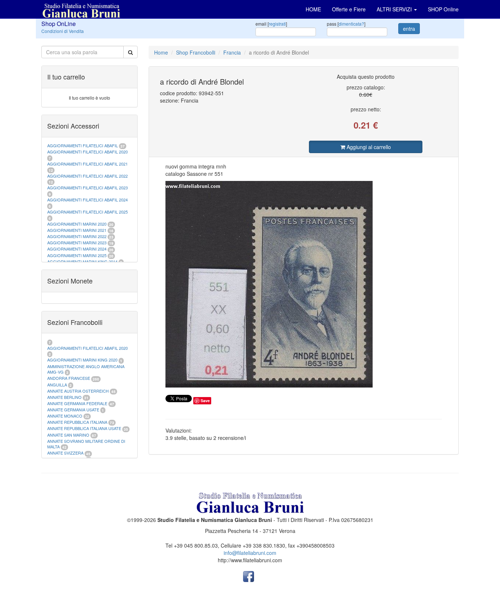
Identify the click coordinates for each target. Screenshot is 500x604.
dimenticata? (351, 24)
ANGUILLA (57, 385)
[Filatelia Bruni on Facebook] (248, 575)
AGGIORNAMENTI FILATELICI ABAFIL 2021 (87, 164)
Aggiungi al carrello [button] (368, 147)
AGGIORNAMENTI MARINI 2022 (77, 236)
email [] (271, 24)
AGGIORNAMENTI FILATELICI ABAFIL (83, 145)
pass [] (346, 24)
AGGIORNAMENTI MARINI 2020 (77, 224)
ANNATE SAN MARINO (68, 435)
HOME (313, 9)
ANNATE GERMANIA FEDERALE (77, 403)
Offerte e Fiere (349, 9)
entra (409, 28)
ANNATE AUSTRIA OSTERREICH (78, 391)
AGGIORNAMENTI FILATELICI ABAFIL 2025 (87, 212)
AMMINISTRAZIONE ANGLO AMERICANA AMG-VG (85, 369)
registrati (277, 24)
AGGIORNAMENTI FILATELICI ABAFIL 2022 (87, 176)
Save (205, 400)
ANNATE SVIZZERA (65, 453)
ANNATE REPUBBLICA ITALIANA (77, 422)
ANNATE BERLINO (64, 397)
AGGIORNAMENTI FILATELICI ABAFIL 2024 (87, 200)
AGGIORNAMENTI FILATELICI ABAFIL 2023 (87, 187)
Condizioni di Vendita (62, 31)
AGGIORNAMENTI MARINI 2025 (77, 255)
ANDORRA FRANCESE (68, 378)
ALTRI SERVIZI (395, 9)
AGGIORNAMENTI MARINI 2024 (77, 249)
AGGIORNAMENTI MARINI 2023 (77, 242)
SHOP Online (443, 9)
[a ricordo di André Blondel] (303, 284)
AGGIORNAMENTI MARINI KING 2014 (82, 261)
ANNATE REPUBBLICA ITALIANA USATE (84, 428)
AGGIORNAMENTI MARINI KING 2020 (82, 360)
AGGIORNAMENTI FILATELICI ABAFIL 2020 (87, 152)
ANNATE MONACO (64, 416)
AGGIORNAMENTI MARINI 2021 (77, 230)
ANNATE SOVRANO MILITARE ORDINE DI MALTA (86, 444)
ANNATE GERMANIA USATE (73, 409)
